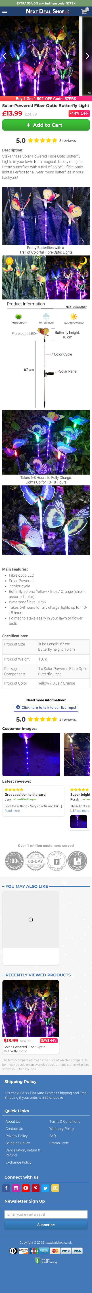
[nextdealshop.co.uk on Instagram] (16, 1188)
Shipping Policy (18, 1143)
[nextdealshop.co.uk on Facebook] (6, 1188)
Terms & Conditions (64, 1121)
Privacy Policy (17, 1136)
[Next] (87, 56)
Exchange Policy (18, 1162)
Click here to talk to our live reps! (49, 707)
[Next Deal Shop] (48, 11)
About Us (13, 1121)
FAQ (52, 1136)
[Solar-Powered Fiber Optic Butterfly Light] (30, 1008)
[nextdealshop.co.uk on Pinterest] (36, 1188)
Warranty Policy (61, 1129)
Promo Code (59, 1143)
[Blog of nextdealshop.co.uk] (55, 1188)
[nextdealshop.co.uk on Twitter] (45, 1188)
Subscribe (46, 1225)
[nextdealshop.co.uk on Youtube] (26, 1188)
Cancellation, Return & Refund (23, 1152)
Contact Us (14, 1129)
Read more (12, 810)
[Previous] (5, 56)
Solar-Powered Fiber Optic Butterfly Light (24, 1049)
